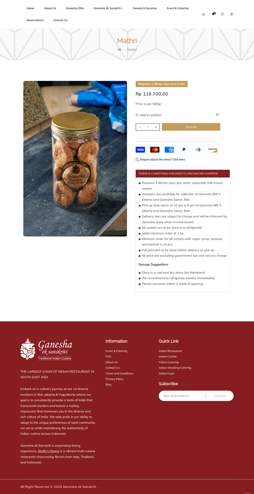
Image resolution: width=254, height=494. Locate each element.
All (119, 50)
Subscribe (219, 395)
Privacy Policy (115, 379)
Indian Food (166, 373)
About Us (112, 362)
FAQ (108, 356)
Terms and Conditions (119, 373)
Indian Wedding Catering (175, 367)
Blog (108, 384)
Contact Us (113, 367)
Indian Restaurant (170, 351)
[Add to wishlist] (146, 115)
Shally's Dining (48, 451)
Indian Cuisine (168, 356)
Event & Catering (116, 351)
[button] (222, 14)
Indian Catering (169, 362)
